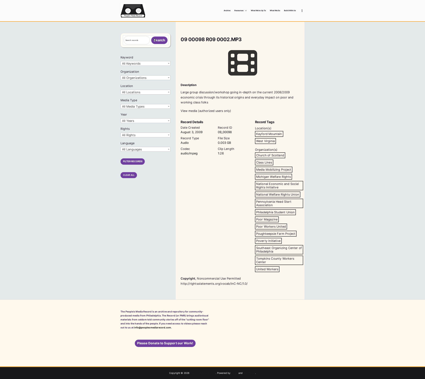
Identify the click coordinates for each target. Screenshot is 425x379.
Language (127, 143)
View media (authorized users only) (206, 111)
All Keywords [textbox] (131, 63)
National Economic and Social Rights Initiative (277, 185)
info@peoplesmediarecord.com (152, 327)
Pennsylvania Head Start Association (273, 203)
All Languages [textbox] (132, 149)
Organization (130, 71)
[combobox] (145, 63)
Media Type (129, 100)
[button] (245, 10)
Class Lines (264, 162)
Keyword (127, 57)
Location (127, 86)
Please (165, 343)
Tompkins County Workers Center (275, 260)
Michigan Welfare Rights (273, 176)
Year (124, 114)
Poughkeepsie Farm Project (276, 233)
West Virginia (265, 141)
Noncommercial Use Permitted (219, 278)
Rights (125, 128)
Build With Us (290, 10)
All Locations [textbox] (131, 92)
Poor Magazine (267, 219)
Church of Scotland (270, 155)
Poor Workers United (271, 226)
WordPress (249, 373)
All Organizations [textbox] (134, 78)
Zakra (234, 373)
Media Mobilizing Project (273, 169)
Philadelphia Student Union (275, 212)
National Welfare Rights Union (277, 194)
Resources (238, 10)
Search (159, 40)
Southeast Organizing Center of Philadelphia (279, 249)
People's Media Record (203, 373)
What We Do (275, 10)
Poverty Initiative (268, 241)
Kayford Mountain (269, 134)
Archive (227, 10)
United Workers (267, 269)
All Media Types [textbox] (133, 106)
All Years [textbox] (128, 121)
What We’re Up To (258, 10)
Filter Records (132, 161)
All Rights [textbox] (128, 135)
